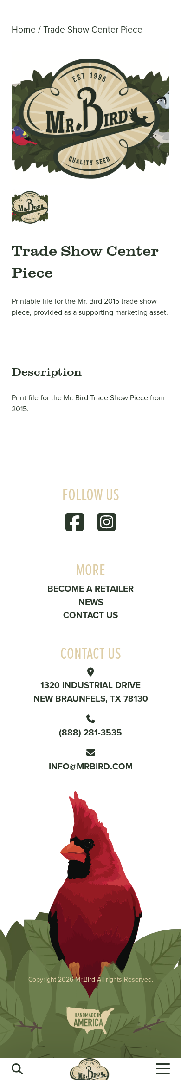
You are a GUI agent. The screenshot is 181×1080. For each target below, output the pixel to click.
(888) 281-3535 (90, 732)
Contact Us (90, 614)
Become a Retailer (90, 588)
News (90, 601)
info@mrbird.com (91, 766)
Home (24, 29)
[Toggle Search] (17, 1069)
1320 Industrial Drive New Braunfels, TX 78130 (90, 691)
